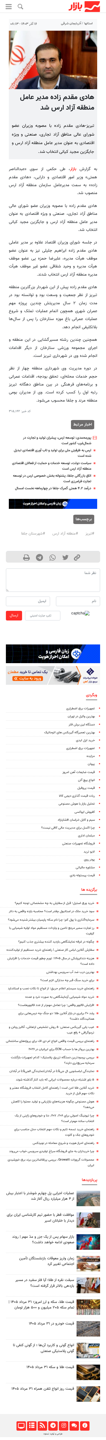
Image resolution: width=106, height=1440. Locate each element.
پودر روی (89, 859)
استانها (88, 23)
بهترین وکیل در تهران (81, 716)
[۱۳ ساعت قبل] (88, 1263)
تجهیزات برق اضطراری (80, 708)
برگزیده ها (89, 890)
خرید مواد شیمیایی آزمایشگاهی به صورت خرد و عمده (59, 997)
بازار (73, 169)
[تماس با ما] (74, 1426)
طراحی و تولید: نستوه (53, 1434)
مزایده (91, 756)
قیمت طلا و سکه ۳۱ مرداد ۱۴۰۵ (50, 1367)
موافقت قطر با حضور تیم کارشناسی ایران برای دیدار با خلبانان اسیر (40, 1217)
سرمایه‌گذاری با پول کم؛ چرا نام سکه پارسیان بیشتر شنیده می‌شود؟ (51, 919)
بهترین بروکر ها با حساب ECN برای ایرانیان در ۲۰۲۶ (61, 1049)
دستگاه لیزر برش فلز (82, 724)
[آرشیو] (31, 1426)
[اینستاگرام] (63, 1426)
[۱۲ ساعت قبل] (88, 1198)
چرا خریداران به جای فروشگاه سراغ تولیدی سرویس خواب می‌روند (51, 1151)
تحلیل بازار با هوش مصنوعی (77, 803)
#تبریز (89, 534)
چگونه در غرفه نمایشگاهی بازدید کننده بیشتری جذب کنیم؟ (56, 941)
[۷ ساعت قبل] (88, 1285)
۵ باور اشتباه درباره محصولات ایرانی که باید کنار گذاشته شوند (55, 1079)
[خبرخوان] (42, 1426)
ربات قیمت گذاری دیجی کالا (77, 796)
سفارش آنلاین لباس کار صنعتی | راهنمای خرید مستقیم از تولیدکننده (50, 950)
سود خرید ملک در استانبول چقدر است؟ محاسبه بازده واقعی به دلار (51, 911)
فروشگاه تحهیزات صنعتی (78, 843)
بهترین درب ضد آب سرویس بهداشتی (70, 972)
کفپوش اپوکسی (84, 812)
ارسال (14, 615)
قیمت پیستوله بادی (82, 875)
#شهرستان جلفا (33, 534)
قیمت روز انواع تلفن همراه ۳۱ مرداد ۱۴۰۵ (42, 1389)
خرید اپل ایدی (85, 740)
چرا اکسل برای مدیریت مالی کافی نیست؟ (68, 827)
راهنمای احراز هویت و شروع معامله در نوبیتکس (63, 1143)
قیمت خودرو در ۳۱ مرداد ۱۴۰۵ (51, 1324)
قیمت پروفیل (86, 788)
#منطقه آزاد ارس (65, 534)
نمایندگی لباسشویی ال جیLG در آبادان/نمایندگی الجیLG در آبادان (51, 1071)
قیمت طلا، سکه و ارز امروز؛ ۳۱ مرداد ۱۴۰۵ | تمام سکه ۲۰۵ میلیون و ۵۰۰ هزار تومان (41, 1305)
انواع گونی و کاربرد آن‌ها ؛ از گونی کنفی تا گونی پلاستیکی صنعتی (43, 1348)
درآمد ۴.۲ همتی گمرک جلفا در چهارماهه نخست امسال (53, 488)
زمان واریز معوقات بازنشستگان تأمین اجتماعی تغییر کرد (46, 1261)
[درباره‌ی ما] (84, 1426)
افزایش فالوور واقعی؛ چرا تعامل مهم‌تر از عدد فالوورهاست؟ (56, 1005)
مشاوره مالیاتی (85, 867)
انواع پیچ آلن (86, 780)
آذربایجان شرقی (71, 23)
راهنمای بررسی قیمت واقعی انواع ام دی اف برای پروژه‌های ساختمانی (50, 1041)
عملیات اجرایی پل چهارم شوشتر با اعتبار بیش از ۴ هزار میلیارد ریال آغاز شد (40, 1196)
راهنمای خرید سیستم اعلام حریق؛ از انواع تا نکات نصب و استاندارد (51, 988)
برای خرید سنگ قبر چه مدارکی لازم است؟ (67, 980)
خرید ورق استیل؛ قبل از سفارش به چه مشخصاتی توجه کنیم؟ (54, 903)
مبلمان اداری (86, 835)
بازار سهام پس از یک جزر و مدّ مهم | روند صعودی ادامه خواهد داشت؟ (43, 1239)
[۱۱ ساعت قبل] (88, 1372)
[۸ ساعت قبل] (88, 1220)
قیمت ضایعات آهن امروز (78, 772)
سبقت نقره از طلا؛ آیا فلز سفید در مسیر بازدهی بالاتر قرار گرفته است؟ (44, 1283)
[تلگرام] (53, 1426)
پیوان (91, 764)
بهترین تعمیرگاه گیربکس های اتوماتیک (69, 732)
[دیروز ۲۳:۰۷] (88, 1242)
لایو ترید (89, 851)
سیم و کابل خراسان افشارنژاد (76, 819)
